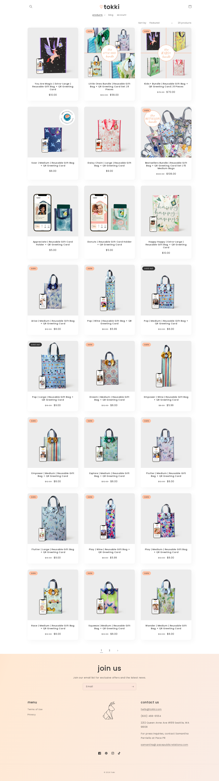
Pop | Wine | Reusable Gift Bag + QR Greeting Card (109, 322)
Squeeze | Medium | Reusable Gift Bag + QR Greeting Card (109, 627)
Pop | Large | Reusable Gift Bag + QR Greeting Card (53, 398)
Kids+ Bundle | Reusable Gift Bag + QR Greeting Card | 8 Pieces (166, 85)
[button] (31, 6)
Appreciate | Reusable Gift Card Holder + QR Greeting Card (53, 243)
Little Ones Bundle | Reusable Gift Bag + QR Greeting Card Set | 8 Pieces (109, 86)
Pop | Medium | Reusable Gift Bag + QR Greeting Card (166, 322)
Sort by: (142, 22)
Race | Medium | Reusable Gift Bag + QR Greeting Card (52, 627)
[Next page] (117, 650)
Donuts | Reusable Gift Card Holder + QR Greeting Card (109, 243)
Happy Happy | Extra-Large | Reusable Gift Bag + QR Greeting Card (166, 244)
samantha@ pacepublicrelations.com (164, 744)
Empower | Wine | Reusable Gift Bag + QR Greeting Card (166, 398)
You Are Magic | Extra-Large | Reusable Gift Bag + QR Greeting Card (52, 86)
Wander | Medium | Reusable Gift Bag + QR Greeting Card (166, 627)
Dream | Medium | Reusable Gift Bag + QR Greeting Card (109, 398)
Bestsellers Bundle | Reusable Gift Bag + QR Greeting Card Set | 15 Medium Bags (166, 165)
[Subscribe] (132, 686)
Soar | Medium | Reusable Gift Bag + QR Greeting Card (52, 164)
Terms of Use (35, 709)
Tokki (113, 772)
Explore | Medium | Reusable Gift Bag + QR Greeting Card (109, 475)
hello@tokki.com (151, 709)
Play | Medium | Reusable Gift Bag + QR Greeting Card (166, 551)
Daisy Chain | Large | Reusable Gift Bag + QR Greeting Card (109, 164)
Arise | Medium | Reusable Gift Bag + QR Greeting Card (52, 322)
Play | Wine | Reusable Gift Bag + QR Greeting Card (109, 551)
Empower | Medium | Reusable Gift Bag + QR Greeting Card (52, 475)
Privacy (32, 714)
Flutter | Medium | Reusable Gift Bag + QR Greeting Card (166, 475)
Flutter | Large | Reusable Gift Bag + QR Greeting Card (53, 551)
